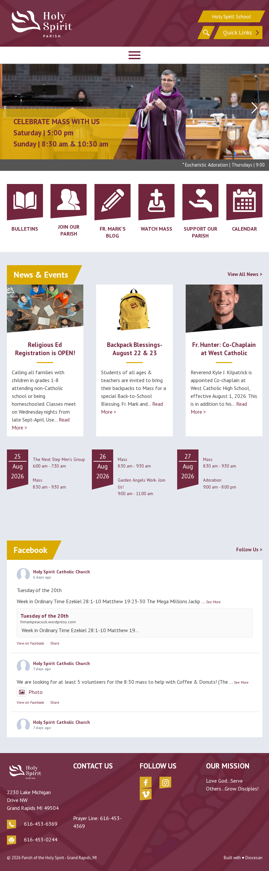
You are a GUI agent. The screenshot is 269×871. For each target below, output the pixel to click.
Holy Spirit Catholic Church (61, 572)
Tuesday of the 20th (44, 615)
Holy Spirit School (231, 16)
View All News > (245, 274)
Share (54, 643)
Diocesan (253, 857)
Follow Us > (249, 549)
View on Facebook (30, 643)
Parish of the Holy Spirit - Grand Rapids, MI (59, 857)
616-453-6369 (40, 823)
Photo (36, 692)
